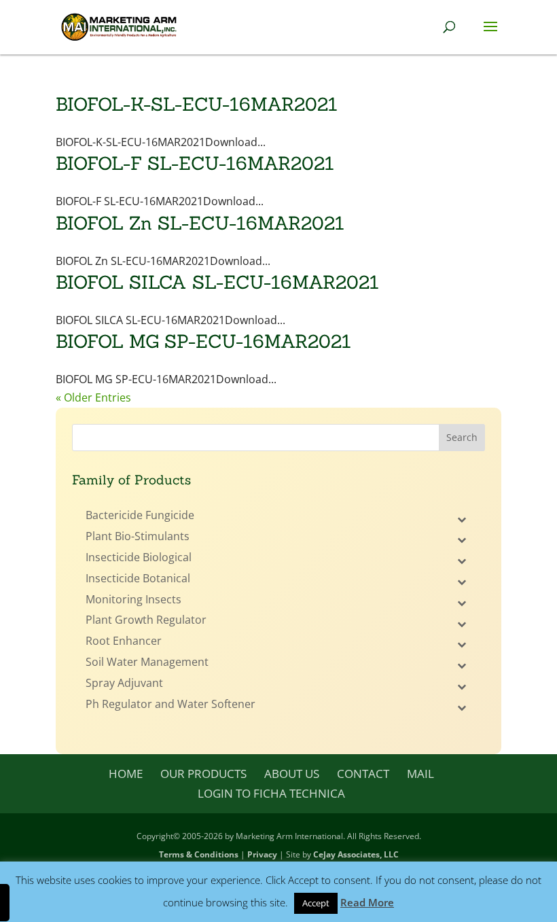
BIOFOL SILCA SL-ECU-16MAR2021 (217, 282)
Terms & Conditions (198, 854)
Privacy (262, 854)
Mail (420, 773)
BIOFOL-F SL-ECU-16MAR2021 (195, 163)
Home (126, 773)
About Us (291, 773)
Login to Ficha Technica (271, 793)
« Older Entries (93, 397)
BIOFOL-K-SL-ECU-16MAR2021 (197, 104)
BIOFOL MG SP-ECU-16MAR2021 (203, 341)
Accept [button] (315, 903)
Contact (363, 773)
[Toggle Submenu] (461, 518)
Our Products (203, 773)
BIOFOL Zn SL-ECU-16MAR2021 (200, 222)
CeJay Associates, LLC (356, 854)
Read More (367, 902)
